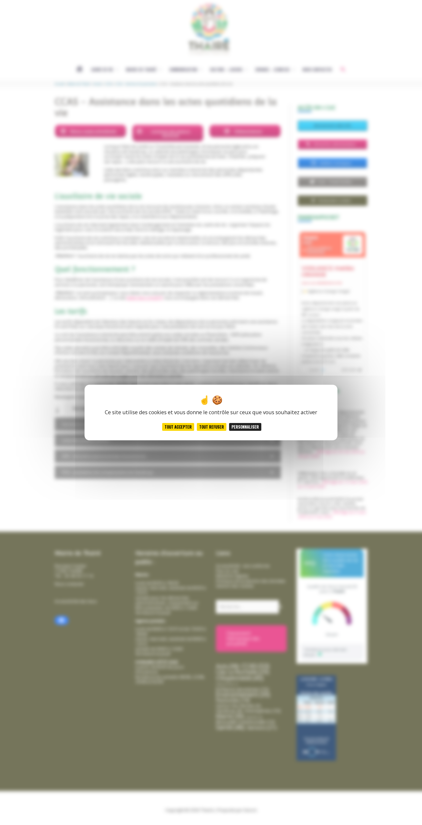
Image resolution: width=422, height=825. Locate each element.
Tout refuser (211, 427)
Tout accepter (178, 427)
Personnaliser (245, 427)
